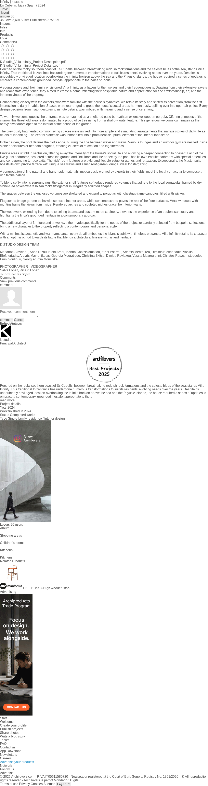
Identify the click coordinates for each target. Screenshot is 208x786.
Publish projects (11, 729)
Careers (6, 758)
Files (3, 27)
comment (6, 320)
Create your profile (13, 725)
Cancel (19, 320)
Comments (8, 42)
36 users (17, 524)
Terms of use (9, 784)
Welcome (7, 721)
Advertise (7, 773)
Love (3, 38)
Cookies (37, 784)
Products (6, 34)
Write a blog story (12, 736)
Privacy (24, 784)
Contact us (7, 747)
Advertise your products (17, 762)
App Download (11, 751)
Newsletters (8, 754)
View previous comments (18, 281)
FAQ (3, 743)
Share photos (9, 732)
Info (2, 31)
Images (5, 23)
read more (7, 400)
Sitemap (49, 784)
